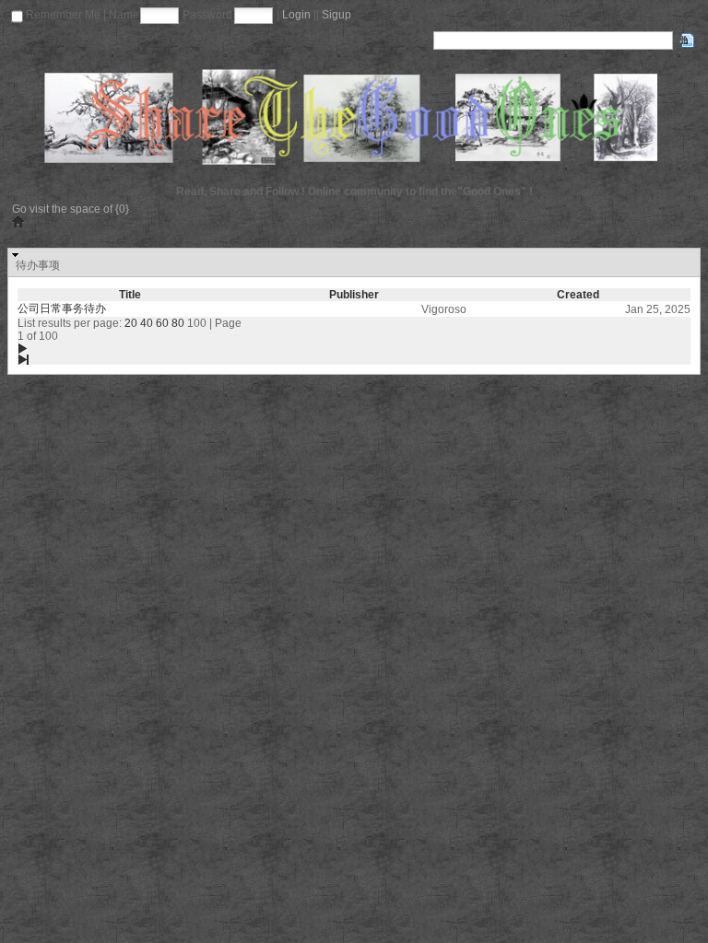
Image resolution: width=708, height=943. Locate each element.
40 (146, 323)
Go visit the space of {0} (70, 209)
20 (130, 323)
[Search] (687, 40)
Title (130, 294)
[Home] (354, 117)
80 (177, 323)
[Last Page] (130, 359)
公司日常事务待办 (62, 308)
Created (578, 294)
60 (162, 323)
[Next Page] (130, 348)
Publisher (354, 294)
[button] (354, 262)
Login (296, 14)
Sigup (336, 14)
